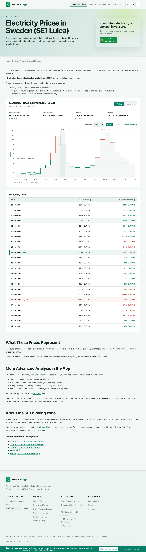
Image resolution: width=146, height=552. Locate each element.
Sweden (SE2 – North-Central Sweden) (27, 441)
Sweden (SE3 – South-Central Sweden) (27, 444)
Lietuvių (40, 536)
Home (8, 61)
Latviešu (32, 536)
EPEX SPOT (111, 427)
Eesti (46, 536)
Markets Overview (40, 501)
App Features (104, 4)
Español (90, 536)
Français (24, 536)
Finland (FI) (15, 450)
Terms (90, 505)
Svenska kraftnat (37, 430)
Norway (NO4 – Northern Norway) (25, 453)
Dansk (83, 536)
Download (117, 4)
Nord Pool (121, 427)
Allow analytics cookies (108, 549)
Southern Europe (39, 521)
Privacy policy (50, 550)
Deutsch (16, 536)
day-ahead (58, 427)
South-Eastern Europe (41, 517)
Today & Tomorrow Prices (71, 501)
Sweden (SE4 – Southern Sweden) (25, 447)
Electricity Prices (79, 4)
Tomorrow (130, 104)
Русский (104, 536)
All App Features (67, 526)
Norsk (77, 536)
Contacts (91, 509)
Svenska (59, 536)
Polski (97, 536)
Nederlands (68, 536)
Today (119, 104)
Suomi (52, 536)
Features (37, 393)
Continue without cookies (130, 549)
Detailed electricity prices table (17, 508)
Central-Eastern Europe (42, 513)
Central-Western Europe (42, 509)
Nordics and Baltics (44, 427)
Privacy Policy (93, 501)
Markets (92, 4)
